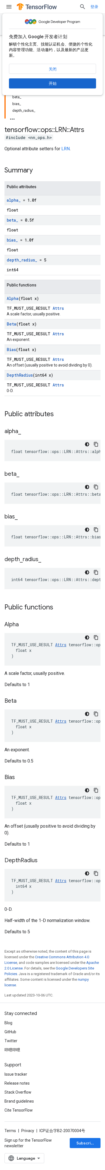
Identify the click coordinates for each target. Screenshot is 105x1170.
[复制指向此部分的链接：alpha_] (26, 431)
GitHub (10, 1032)
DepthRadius (20, 375)
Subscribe (86, 1143)
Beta (11, 324)
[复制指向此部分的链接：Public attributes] (59, 414)
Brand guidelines (19, 1101)
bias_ (12, 240)
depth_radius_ (22, 260)
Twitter (10, 1041)
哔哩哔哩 (12, 1050)
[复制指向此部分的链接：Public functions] (58, 607)
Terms (10, 1130)
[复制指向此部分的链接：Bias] (20, 777)
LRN (65, 148)
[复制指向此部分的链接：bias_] (23, 517)
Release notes (17, 1083)
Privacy (27, 1130)
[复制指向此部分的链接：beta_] (25, 474)
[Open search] (82, 6)
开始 (53, 83)
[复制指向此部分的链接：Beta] (22, 701)
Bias (11, 349)
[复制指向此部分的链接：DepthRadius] (43, 860)
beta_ (12, 220)
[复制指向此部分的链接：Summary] (38, 170)
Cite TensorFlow (18, 1110)
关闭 (53, 69)
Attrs (58, 308)
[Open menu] (9, 6)
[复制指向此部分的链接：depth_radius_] (46, 559)
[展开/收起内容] (12, 117)
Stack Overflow (17, 1092)
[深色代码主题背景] (87, 444)
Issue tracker (15, 1074)
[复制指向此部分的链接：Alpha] (24, 625)
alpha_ (14, 200)
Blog (8, 1023)
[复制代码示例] (96, 444)
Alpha (12, 298)
